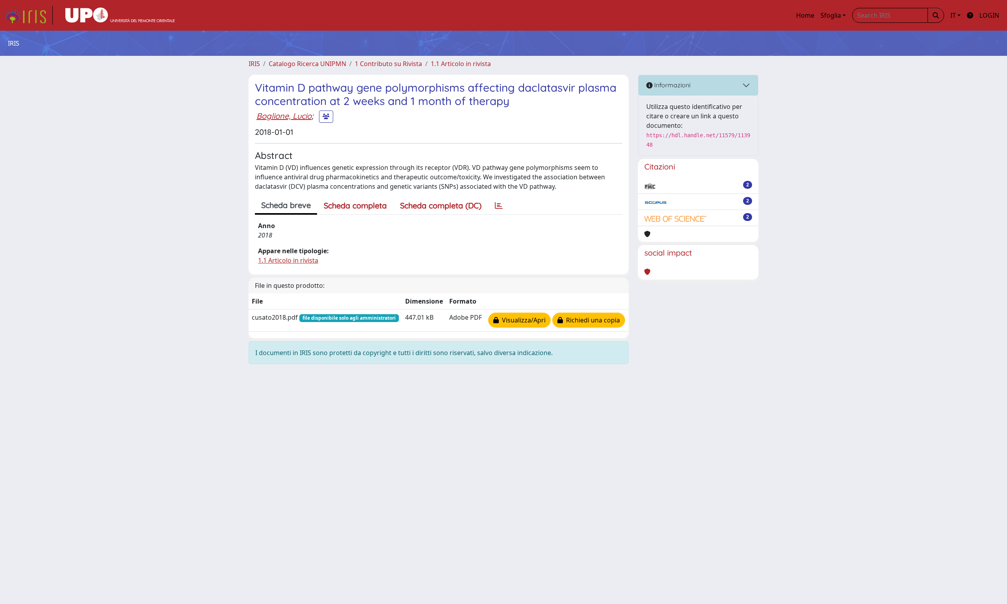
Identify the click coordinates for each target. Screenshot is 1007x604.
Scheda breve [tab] (286, 205)
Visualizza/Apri (522, 320)
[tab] (498, 205)
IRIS (254, 63)
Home (805, 15)
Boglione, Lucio (284, 116)
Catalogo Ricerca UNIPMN (307, 63)
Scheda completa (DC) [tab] (440, 205)
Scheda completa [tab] (355, 205)
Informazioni (671, 85)
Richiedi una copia (591, 320)
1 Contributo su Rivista (388, 63)
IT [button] (953, 15)
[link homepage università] (120, 15)
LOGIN (989, 15)
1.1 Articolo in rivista (461, 63)
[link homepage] (29, 15)
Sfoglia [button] (831, 15)
